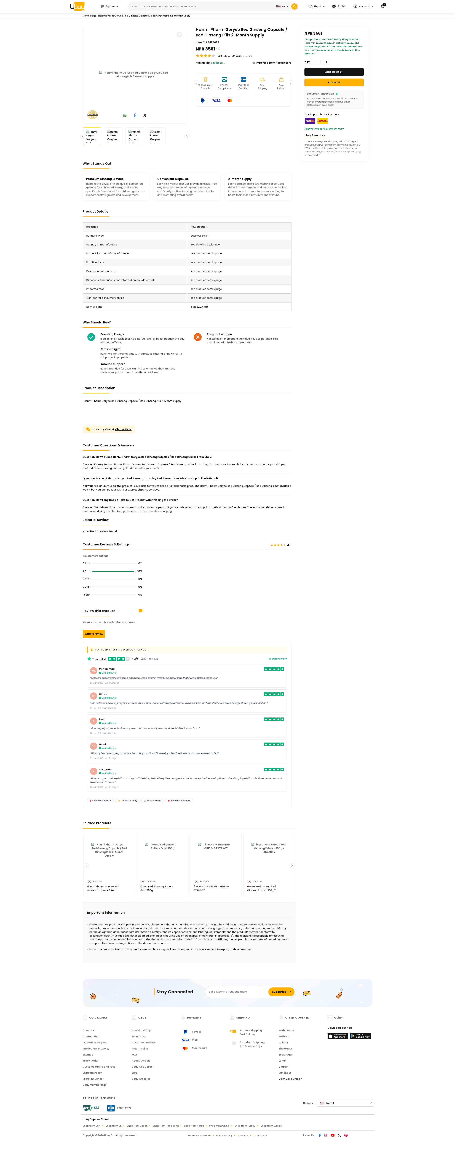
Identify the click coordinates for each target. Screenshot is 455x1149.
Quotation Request (95, 1042)
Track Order (90, 1060)
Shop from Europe (271, 1125)
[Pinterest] (346, 1135)
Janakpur (285, 1073)
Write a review (94, 634)
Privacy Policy (224, 1135)
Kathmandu (286, 1030)
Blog (135, 1073)
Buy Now (334, 82)
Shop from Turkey (244, 1125)
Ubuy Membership (94, 1085)
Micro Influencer (93, 1079)
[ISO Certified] (118, 1108)
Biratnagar (286, 1054)
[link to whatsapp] (125, 116)
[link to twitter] (144, 116)
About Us (89, 1030)
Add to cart (334, 72)
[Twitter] (339, 1135)
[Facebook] (320, 1135)
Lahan (283, 1060)
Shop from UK (114, 1125)
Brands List (139, 1036)
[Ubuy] (77, 6)
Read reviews (276, 658)
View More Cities (290, 1079)
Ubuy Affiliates (141, 1079)
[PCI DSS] (91, 1108)
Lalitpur (283, 1042)
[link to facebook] (135, 116)
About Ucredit (141, 1060)
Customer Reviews (144, 1042)
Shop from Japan (137, 1125)
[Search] (294, 6)
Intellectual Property (96, 1048)
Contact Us (90, 1036)
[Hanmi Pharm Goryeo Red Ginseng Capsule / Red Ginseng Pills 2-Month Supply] (134, 74)
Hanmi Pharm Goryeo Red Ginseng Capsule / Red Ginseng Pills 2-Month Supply (144, 15)
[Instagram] (326, 1135)
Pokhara (284, 1036)
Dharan (283, 1066)
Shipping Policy (92, 1073)
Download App (141, 1030)
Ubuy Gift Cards (142, 1066)
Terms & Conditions (199, 1135)
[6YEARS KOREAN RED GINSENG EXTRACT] (216, 860)
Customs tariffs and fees (99, 1066)
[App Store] (338, 1037)
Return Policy (140, 1048)
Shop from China (219, 1125)
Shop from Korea (194, 1125)
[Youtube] (332, 1135)
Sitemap (88, 1054)
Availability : (204, 63)
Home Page (89, 15)
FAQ (134, 1054)
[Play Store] (360, 1037)
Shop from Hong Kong (166, 1125)
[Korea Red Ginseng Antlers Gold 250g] (162, 860)
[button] (316, 6)
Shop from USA (91, 1125)
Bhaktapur (285, 1048)
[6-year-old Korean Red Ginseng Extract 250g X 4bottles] (269, 860)
